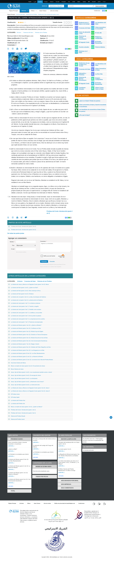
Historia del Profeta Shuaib (18, 416)
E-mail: (13, 249)
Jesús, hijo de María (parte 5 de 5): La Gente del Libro (25, 384)
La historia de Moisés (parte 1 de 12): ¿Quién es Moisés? (26, 325)
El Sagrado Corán (84, 42)
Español (40, 1)
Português (64, 1)
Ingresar (44, 6)
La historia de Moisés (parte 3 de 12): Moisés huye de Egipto (27, 331)
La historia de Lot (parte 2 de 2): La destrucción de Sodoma (27, 300)
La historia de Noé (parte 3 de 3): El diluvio (22, 293)
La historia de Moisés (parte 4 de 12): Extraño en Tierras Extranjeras (29, 334)
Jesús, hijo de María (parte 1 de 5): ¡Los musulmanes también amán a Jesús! (31, 372)
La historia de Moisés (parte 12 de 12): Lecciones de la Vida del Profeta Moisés (32, 359)
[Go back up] (111, 417)
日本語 (73, 1)
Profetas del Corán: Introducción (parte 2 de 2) (59, 212)
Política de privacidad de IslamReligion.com (64, 503)
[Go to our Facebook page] (94, 503)
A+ (70, 22)
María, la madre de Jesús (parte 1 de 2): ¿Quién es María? (26, 406)
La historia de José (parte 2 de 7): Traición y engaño (25, 306)
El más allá (98, 32)
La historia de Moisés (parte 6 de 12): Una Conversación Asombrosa (29, 340)
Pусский (57, 1)
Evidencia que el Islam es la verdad (84, 23)
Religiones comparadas (98, 37)
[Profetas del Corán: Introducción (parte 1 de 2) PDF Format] (21, 49)
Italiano (78, 1)
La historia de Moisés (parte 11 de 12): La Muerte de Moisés (27, 356)
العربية (35, 1)
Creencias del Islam (20, 14)
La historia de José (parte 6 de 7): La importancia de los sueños (28, 319)
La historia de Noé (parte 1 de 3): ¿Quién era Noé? (24, 287)
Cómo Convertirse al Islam (100, 69)
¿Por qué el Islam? (84, 115)
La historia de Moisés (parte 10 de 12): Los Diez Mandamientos (28, 353)
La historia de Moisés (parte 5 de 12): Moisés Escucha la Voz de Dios (29, 337)
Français (46, 1)
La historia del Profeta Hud (18, 400)
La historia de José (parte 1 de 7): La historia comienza (25, 303)
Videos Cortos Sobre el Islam (99, 88)
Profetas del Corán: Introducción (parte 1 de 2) (23, 226)
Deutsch (51, 1)
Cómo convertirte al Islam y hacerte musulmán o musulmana (92, 105)
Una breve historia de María (18, 362)
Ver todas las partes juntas (15, 233)
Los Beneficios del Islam (100, 64)
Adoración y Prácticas (82, 74)
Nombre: (12, 241)
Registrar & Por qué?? (56, 6)
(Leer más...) (11, 445)
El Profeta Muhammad (98, 42)
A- (65, 22)
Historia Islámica (100, 47)
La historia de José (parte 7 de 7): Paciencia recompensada (27, 322)
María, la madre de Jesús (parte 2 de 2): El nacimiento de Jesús (28, 366)
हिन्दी (89, 1)
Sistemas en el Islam (83, 51)
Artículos (24, 10)
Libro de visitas (54, 10)
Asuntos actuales (84, 47)
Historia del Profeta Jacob (18, 419)
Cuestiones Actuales (82, 88)
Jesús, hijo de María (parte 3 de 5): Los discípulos (24, 378)
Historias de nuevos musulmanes (82, 37)
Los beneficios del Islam (100, 23)
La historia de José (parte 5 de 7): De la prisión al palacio (26, 315)
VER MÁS (10, 486)
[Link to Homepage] (13, 6)
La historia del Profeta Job (18, 403)
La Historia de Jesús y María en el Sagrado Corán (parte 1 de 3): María (30, 284)
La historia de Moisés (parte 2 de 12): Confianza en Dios (26, 328)
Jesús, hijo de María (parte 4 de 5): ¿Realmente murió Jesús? (27, 381)
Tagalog (84, 1)
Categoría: (11, 32)
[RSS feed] (104, 503)
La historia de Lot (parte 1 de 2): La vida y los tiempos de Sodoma (28, 297)
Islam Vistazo (42, 10)
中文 (69, 1)
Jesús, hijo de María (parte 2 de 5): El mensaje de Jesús (26, 375)
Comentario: (43, 241)
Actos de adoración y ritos (84, 32)
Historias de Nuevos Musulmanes (82, 79)
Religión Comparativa (99, 78)
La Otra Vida (98, 74)
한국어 (99, 1)
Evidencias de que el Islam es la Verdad (84, 64)
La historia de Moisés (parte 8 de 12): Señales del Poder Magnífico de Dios (31, 347)
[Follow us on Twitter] (99, 503)
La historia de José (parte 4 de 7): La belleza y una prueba (26, 312)
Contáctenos (97, 10)
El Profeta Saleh (15, 397)
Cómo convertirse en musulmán (100, 28)
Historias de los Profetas (31, 14)
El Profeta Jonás (15, 394)
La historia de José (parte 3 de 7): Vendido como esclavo (26, 309)
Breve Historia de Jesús (17, 369)
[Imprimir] (17, 48)
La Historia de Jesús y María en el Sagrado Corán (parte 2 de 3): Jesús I (30, 388)
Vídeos (33, 10)
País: (13, 245)
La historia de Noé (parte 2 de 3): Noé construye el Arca (25, 290)
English (29, 1)
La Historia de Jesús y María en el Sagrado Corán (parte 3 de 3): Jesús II (30, 391)
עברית (104, 1)
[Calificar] (8, 49)
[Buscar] (93, 6)
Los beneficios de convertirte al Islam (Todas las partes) (92, 110)
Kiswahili (93, 1)
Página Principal (13, 10)
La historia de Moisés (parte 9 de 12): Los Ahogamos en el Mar (27, 350)
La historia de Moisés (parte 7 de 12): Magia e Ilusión (25, 344)
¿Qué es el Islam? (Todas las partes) (89, 101)
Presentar (44, 261)
